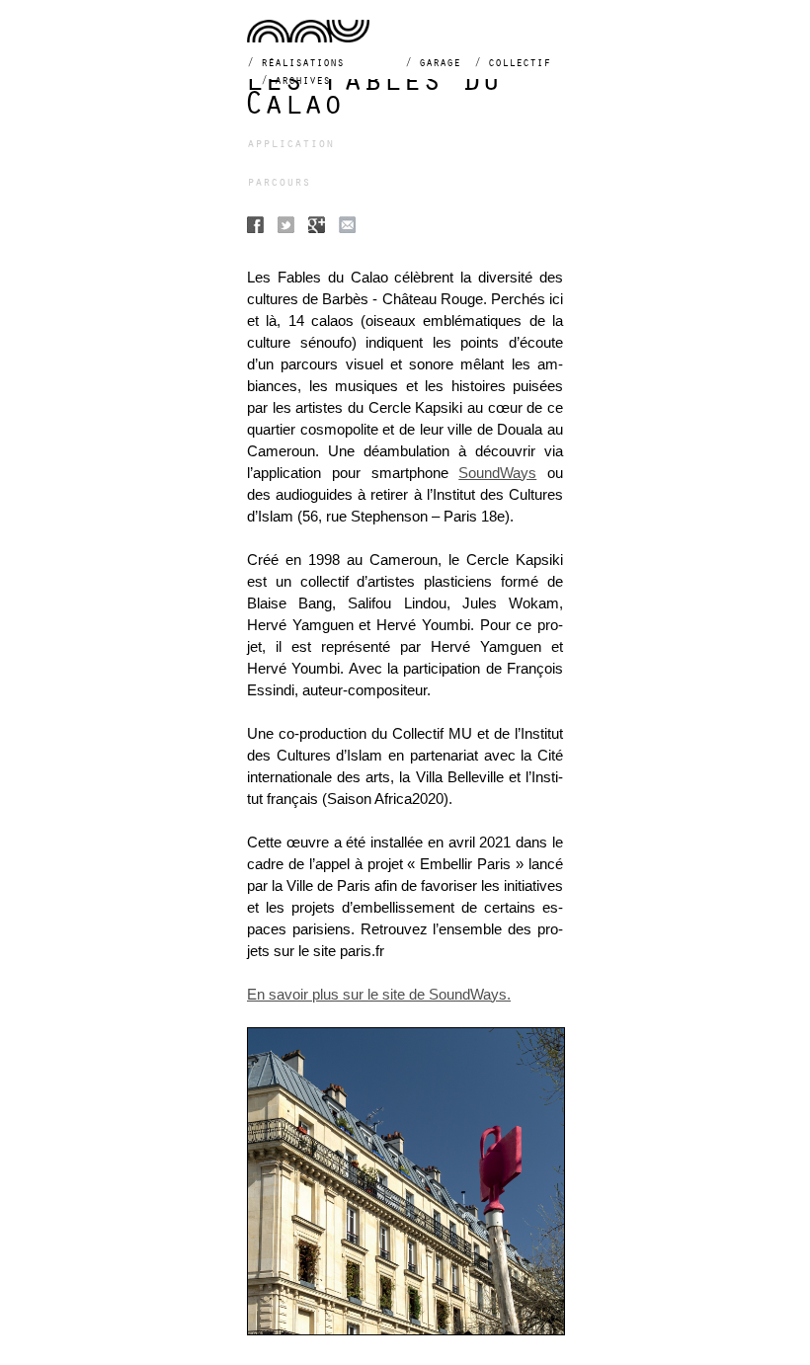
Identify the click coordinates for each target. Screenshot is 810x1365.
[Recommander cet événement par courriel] (347, 227)
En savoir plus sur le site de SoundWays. (379, 995)
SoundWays (497, 473)
